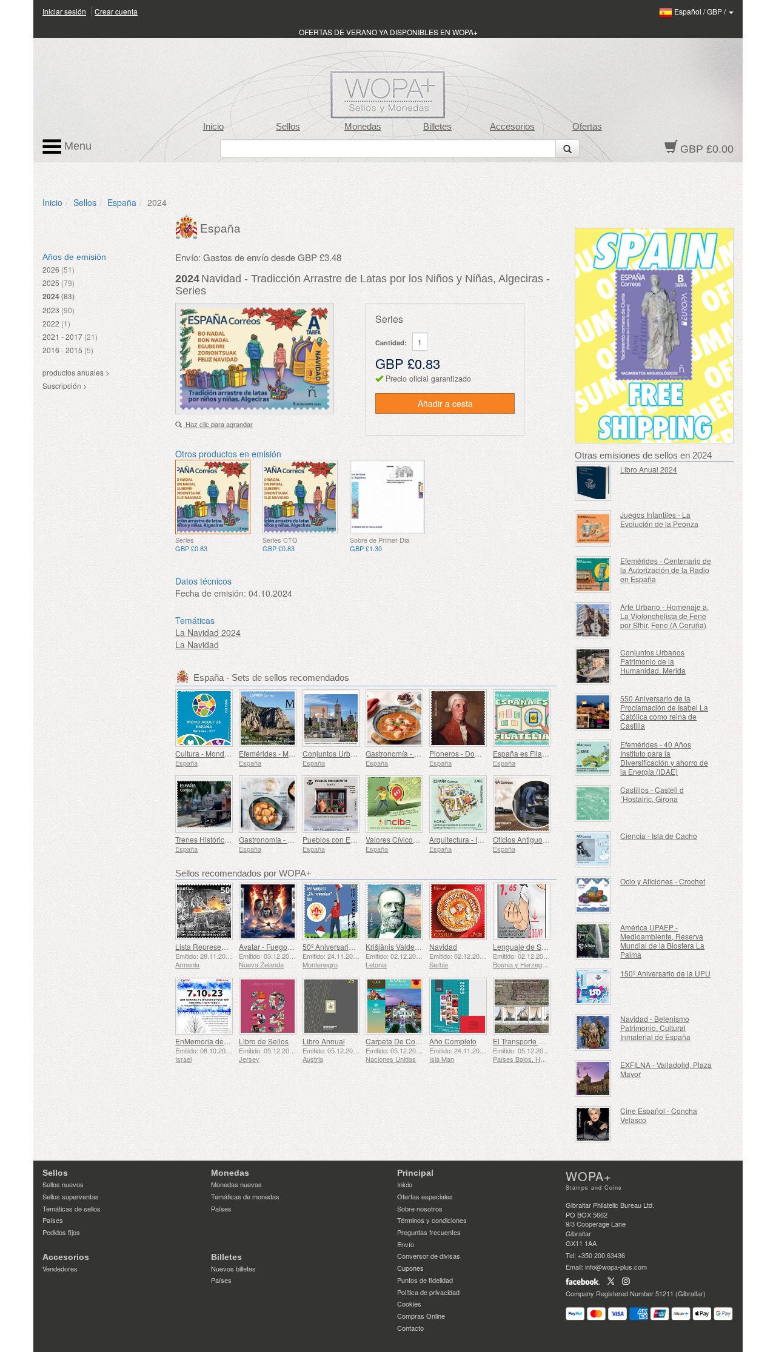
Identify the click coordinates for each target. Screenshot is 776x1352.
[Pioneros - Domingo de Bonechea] (458, 718)
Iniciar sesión (64, 11)
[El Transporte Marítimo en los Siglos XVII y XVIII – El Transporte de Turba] (521, 1006)
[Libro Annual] (331, 1006)
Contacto (410, 1328)
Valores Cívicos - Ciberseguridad (420, 839)
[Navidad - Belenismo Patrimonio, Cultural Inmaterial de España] (593, 1032)
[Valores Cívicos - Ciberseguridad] (394, 804)
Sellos (288, 126)
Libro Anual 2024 (648, 469)
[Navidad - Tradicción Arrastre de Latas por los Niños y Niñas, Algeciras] (212, 497)
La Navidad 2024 (208, 632)
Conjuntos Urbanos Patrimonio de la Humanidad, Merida (653, 661)
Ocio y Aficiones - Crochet (662, 881)
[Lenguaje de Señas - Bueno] (521, 911)
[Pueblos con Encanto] (331, 804)
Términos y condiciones (432, 1220)
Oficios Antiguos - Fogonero (538, 839)
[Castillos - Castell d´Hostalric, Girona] (593, 803)
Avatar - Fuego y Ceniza (278, 946)
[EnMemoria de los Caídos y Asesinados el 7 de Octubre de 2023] (204, 1006)
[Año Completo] (458, 1006)
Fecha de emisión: (210, 593)
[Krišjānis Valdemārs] (394, 911)
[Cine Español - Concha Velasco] (593, 1124)
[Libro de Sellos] (267, 1006)
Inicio (213, 126)
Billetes (437, 126)
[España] (187, 225)
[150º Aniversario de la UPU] (593, 987)
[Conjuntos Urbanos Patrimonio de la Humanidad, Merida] (593, 666)
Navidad (443, 946)
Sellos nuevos (63, 1184)
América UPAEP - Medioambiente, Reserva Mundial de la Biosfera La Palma (662, 940)
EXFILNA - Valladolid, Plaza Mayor (666, 1069)
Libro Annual (324, 1041)
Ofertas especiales (425, 1196)
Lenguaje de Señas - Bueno (539, 946)
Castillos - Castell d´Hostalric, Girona (652, 794)
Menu (76, 146)
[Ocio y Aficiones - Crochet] (593, 894)
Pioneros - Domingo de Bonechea (485, 753)
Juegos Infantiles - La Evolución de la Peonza (659, 519)
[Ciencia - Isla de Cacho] (593, 849)
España (121, 202)
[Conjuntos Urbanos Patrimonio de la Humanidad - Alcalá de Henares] (331, 718)
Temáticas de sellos (71, 1208)
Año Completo (453, 1041)
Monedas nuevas (236, 1184)
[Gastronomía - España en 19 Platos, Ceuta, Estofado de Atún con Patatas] (267, 804)
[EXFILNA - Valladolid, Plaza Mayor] (593, 1078)
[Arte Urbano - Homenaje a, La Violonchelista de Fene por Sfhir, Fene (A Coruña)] (593, 620)
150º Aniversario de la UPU (665, 973)
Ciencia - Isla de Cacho (658, 835)
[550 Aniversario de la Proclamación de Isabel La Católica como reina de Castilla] (593, 712)
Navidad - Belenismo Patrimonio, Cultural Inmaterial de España (655, 1027)
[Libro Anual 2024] (593, 483)
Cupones (410, 1268)
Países (52, 1220)
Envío (405, 1244)
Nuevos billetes (233, 1268)
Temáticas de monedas (245, 1196)
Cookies (409, 1303)
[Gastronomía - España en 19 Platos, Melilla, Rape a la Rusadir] (394, 718)
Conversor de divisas (428, 1256)
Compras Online (421, 1316)
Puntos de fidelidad (425, 1280)
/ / (701, 11)
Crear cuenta (116, 11)
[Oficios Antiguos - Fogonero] (521, 804)
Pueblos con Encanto (338, 839)
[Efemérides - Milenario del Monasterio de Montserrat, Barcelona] (267, 718)
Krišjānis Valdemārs (398, 946)
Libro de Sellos (264, 1041)
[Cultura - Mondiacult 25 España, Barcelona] (204, 718)
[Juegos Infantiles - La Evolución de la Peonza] (593, 528)
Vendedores (60, 1268)
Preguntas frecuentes (429, 1232)
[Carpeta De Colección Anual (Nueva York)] (394, 1006)
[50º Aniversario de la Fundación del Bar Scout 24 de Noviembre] (331, 911)
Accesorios (512, 126)
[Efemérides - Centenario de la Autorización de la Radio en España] (593, 574)
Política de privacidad (428, 1292)
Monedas (362, 126)
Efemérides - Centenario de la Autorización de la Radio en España (665, 569)
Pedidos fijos (61, 1232)
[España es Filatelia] (521, 718)
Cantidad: (391, 342)
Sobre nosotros (420, 1208)
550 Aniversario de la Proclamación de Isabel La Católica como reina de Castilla (664, 712)
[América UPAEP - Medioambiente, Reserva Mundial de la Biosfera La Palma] (593, 941)
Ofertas (587, 126)
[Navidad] (458, 911)
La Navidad (197, 644)
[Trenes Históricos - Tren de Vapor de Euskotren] (204, 804)
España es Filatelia (524, 753)
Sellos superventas (70, 1196)
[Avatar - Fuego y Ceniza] (267, 911)
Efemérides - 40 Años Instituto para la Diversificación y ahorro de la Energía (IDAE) (664, 758)
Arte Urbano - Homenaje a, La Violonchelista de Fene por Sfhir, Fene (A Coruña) (664, 615)
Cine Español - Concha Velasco (658, 1115)
